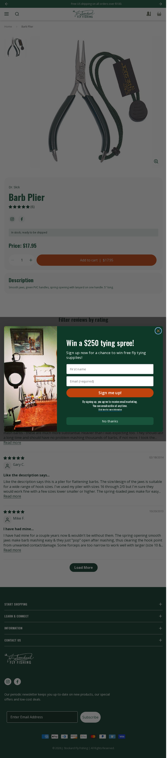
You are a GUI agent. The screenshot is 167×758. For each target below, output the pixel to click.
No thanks (110, 421)
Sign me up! (110, 392)
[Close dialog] (158, 331)
